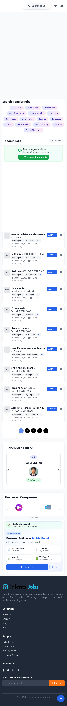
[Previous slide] (8, 469)
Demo (55, 566)
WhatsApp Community (35, 156)
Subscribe (57, 683)
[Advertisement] (33, 62)
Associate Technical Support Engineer (28, 407)
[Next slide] (59, 469)
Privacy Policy (9, 650)
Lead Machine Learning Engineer (28, 347)
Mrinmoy (16, 253)
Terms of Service (11, 655)
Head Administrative (22, 387)
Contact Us (8, 646)
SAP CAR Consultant (22, 367)
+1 (38, 240)
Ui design (16, 271)
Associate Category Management (28, 233)
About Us (7, 614)
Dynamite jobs (19, 328)
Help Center (8, 641)
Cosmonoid (17, 308)
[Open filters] (61, 698)
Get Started (27, 566)
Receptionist (18, 288)
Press (5, 627)
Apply (50, 235)
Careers (6, 618)
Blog (4, 623)
